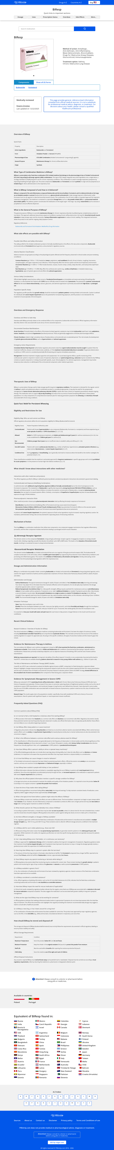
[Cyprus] (89, 1021)
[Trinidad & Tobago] (67, 1068)
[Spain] (46, 1045)
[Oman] (67, 1055)
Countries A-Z (76, 2)
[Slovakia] (89, 1071)
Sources (17, 1120)
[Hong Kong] (46, 1052)
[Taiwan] (89, 1058)
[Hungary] (46, 1071)
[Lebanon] (89, 1024)
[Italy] (67, 1058)
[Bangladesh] (24, 1042)
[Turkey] (46, 1039)
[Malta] (89, 1061)
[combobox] (94, 2)
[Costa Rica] (24, 1049)
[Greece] (67, 1049)
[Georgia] (67, 1024)
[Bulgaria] (24, 1039)
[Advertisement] (76, 44)
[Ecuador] (24, 1065)
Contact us (40, 1120)
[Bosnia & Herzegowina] (24, 1028)
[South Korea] (89, 1036)
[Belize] (24, 1058)
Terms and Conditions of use (88, 1120)
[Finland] (89, 1039)
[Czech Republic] (46, 1024)
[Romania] (46, 1077)
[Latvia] (46, 1068)
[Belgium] (67, 1033)
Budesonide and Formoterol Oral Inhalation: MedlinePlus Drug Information (37, 226)
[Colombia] (67, 1021)
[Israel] (46, 1027)
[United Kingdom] (89, 1045)
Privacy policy (66, 1120)
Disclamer (53, 1120)
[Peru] (24, 1071)
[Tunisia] (46, 1049)
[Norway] (89, 1033)
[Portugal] (34, 1001)
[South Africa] (46, 1055)
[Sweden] (89, 1049)
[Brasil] (67, 1042)
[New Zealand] (67, 1071)
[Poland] (19, 1001)
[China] (46, 1042)
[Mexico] (46, 1021)
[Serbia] (67, 1052)
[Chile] (89, 1065)
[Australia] (67, 1065)
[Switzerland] (46, 1036)
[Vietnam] (24, 1045)
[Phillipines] (67, 1045)
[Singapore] (46, 1074)
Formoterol (32, 87)
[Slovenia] (67, 1077)
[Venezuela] (67, 1061)
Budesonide (20, 87)
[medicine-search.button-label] (84, 28)
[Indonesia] (67, 1036)
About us (28, 1120)
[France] (46, 1061)
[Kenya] (24, 1055)
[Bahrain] (89, 1068)
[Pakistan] (67, 1074)
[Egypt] (46, 1058)
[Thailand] (24, 1036)
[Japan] (89, 1052)
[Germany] (89, 1055)
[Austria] (24, 1061)
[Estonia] (24, 1077)
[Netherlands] (46, 1065)
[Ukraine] (89, 1042)
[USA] (93, 2)
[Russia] (24, 1021)
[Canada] (67, 1027)
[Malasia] (67, 1039)
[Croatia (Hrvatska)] (89, 1074)
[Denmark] (89, 1027)
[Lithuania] (24, 1068)
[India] (24, 1024)
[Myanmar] (24, 1074)
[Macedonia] (24, 1052)
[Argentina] (46, 1033)
